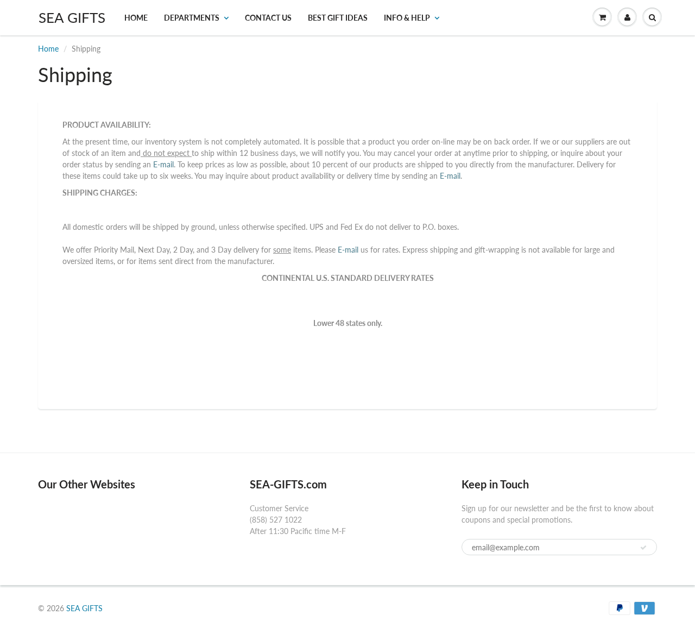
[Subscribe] (643, 547)
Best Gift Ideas (338, 17)
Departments (191, 17)
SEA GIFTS (72, 17)
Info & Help (407, 17)
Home (136, 17)
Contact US (268, 17)
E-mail (162, 164)
